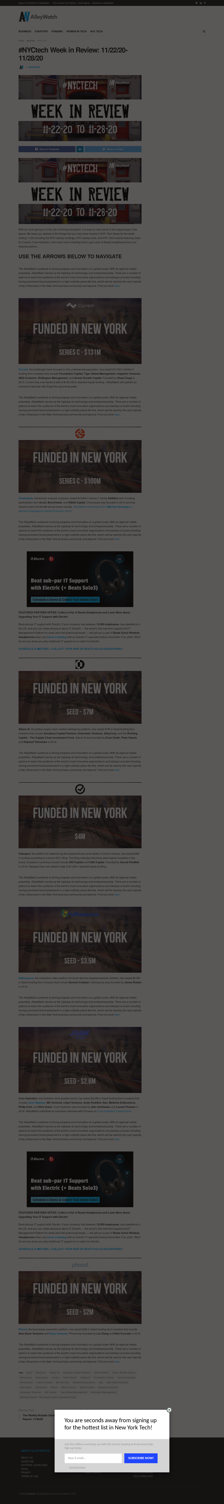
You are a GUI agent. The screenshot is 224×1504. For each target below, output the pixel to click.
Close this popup (77, 1467)
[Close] (169, 1410)
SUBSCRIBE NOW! (141, 1458)
